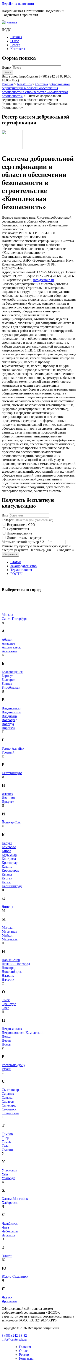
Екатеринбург (12, 773)
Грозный (8, 752)
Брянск (7, 683)
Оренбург (9, 1004)
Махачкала (10, 939)
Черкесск (8, 1235)
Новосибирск (12, 971)
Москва (7, 615)
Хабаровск (10, 1202)
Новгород (9, 968)
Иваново (8, 798)
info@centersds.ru (14, 1339)
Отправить (10, 554)
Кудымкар (9, 855)
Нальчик (8, 979)
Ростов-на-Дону (13, 1065)
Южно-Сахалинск (15, 1276)
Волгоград (9, 720)
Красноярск (10, 870)
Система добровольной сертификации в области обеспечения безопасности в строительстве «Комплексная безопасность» (36, 90)
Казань (7, 866)
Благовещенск (12, 672)
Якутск (7, 1297)
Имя (5, 515)
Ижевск (7, 794)
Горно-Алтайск (13, 748)
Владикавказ (11, 708)
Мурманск (9, 931)
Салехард (9, 1105)
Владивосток (11, 712)
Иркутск (8, 801)
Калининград (12, 886)
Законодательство (23, 566)
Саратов (8, 1101)
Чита (5, 1227)
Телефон (8, 520)
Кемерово (9, 847)
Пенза (6, 1036)
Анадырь (8, 643)
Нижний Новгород (16, 964)
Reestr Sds (24, 84)
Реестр (15, 45)
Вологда (8, 724)
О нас (14, 41)
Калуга (7, 843)
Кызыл (7, 874)
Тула (5, 1145)
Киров (6, 851)
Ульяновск (9, 1170)
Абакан (7, 639)
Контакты (17, 49)
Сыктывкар (10, 1090)
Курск (6, 882)
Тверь (6, 1138)
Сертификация (18, 529)
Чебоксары (10, 1231)
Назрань (8, 975)
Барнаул (7, 676)
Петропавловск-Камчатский (23, 1032)
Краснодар (10, 862)
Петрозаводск (12, 1029)
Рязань (6, 1069)
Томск (6, 1141)
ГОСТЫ (16, 574)
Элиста (7, 1256)
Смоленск (9, 1109)
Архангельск (11, 647)
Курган (7, 878)
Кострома (9, 859)
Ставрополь (10, 1113)
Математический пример (21, 542)
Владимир (9, 716)
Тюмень (7, 1149)
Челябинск (10, 1223)
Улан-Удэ (8, 1178)
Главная (16, 37)
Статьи (15, 562)
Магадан (8, 927)
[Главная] (9, 22)
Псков (6, 1044)
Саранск (8, 1093)
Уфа (5, 1174)
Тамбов (7, 1134)
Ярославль (9, 1301)
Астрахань (9, 651)
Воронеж (8, 728)
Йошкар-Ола (11, 822)
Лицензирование (19, 533)
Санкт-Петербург (14, 618)
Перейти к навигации (18, 3)
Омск (6, 1000)
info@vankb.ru (43, 280)
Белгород (8, 679)
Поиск (7, 67)
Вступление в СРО (21, 524)
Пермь (6, 1040)
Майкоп (7, 935)
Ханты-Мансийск (15, 1199)
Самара (7, 1097)
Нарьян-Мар (11, 960)
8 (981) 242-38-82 (14, 1335)
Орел (5, 1008)
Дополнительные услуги (25, 537)
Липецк (7, 907)
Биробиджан (11, 687)
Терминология (21, 570)
